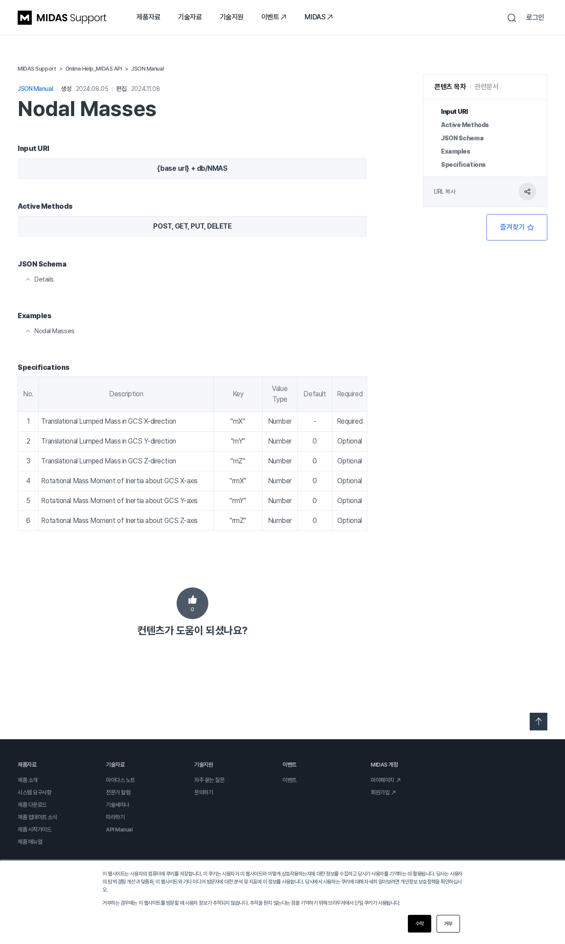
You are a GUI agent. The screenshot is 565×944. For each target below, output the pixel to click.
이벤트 (270, 17)
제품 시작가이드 (34, 829)
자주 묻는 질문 (209, 780)
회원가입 (380, 792)
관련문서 (486, 87)
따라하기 (115, 817)
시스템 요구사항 (34, 792)
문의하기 (203, 792)
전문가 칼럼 (118, 792)
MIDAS (315, 17)
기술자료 (190, 17)
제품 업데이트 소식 (37, 817)
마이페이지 (382, 780)
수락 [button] (419, 924)
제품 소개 (28, 780)
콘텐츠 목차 (450, 87)
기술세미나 (117, 804)
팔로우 (517, 227)
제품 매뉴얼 (30, 842)
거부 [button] (448, 924)
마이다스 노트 (120, 780)
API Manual (119, 829)
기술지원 (232, 17)
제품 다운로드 (32, 804)
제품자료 (148, 17)
